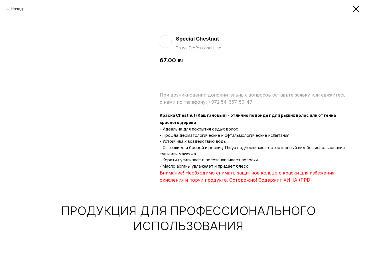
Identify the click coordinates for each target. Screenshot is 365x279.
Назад (17, 8)
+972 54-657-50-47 (229, 102)
